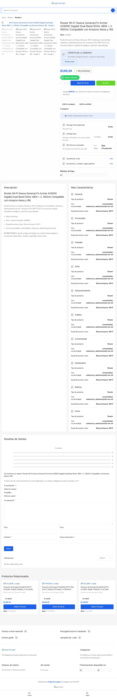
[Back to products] (111, 17)
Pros (6, 527)
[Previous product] (108, 17)
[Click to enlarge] (6, 22)
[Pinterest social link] (75, 108)
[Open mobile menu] (3, 3)
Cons (62, 527)
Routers (18, 17)
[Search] (113, 10)
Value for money (10, 489)
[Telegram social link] (83, 108)
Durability (7, 492)
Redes (10, 17)
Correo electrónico (67, 537)
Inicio (4, 17)
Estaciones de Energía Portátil (14, 592)
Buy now (106, 83)
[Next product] (114, 17)
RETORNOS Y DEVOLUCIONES (13, 670)
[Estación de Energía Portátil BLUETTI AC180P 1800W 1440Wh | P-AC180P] (97, 583)
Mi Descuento (69, 62)
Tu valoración (9, 500)
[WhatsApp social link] (80, 108)
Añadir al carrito (83, 83)
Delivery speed (10, 496)
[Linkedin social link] (78, 108)
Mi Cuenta (44, 670)
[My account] (114, 3)
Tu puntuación (10, 485)
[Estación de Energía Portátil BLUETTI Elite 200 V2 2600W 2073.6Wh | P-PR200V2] (58, 583)
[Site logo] (58, 3)
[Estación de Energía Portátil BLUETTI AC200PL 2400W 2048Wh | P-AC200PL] (19, 583)
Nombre (7, 537)
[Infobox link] (14, 631)
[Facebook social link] (70, 108)
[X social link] (73, 108)
